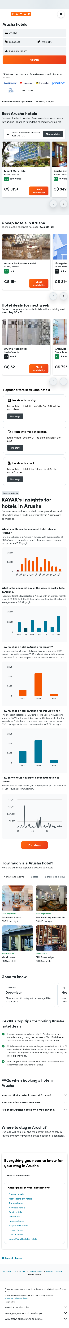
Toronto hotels (16, 1203)
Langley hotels (16, 1230)
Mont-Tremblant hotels (20, 1198)
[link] (15, 416)
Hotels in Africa (35, 1271)
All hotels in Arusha (12, 1258)
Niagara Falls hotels (18, 1225)
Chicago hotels (16, 1194)
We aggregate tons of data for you (24, 1313)
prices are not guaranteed (16, 1298)
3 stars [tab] (34, 876)
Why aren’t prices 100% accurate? (24, 1318)
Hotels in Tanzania (54, 1271)
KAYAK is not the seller (17, 1307)
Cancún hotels (16, 1234)
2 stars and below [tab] (55, 876)
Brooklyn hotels (16, 1221)
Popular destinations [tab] (18, 1175)
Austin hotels (15, 1212)
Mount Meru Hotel (15, 170)
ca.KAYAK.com (9, 1271)
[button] (5, 14)
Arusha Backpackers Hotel (20, 263)
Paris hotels (14, 1216)
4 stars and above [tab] (14, 876)
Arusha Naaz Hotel (15, 348)
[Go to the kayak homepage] (21, 14)
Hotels (22, 1271)
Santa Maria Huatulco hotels (23, 1238)
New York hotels (17, 1207)
